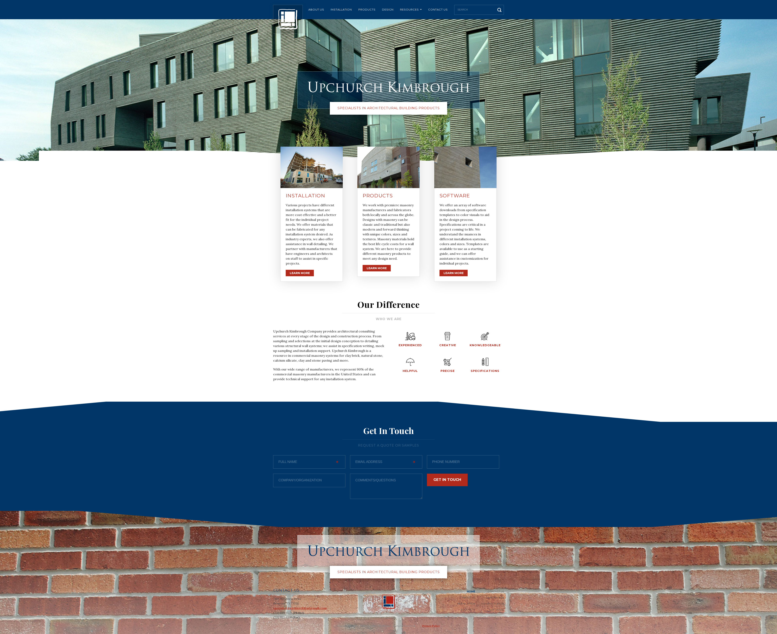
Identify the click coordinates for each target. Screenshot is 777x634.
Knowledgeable (485, 345)
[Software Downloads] (465, 167)
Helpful (410, 371)
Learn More (300, 273)
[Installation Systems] (311, 167)
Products (367, 9)
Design (388, 9)
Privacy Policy (431, 625)
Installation (341, 9)
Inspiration (496, 597)
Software (454, 196)
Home (471, 591)
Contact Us (438, 9)
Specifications (485, 371)
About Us (316, 9)
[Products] (388, 167)
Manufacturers (492, 603)
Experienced (410, 345)
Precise (448, 371)
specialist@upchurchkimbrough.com (300, 608)
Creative (447, 345)
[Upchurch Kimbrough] (287, 19)
